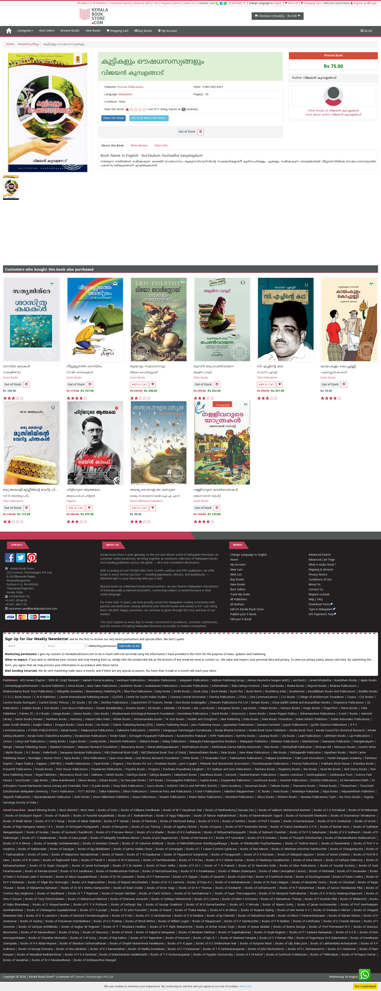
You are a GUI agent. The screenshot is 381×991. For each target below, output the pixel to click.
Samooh (230, 775)
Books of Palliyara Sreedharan (140, 810)
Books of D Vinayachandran (51, 904)
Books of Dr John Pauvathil (129, 910)
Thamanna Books (304, 786)
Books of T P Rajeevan (83, 893)
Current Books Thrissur (54, 702)
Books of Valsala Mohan (344, 916)
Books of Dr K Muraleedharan (51, 960)
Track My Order (240, 594)
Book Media (219, 691)
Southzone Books (265, 780)
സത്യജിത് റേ (12, 372)
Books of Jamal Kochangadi (90, 866)
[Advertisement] (190, 229)
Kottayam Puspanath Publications (151, 736)
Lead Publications (309, 736)
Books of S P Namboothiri (241, 921)
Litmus (7, 741)
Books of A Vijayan (185, 877)
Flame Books (349, 708)
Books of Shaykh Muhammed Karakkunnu (137, 943)
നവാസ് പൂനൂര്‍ (267, 372)
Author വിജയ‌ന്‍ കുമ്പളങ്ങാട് (314, 78)
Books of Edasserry (95, 932)
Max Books (271, 747)
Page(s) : (201, 94)
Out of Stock (187, 132)
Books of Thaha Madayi (190, 910)
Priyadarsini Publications (106, 769)
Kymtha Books (245, 736)
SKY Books (156, 780)
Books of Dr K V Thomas (195, 888)
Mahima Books (149, 741)
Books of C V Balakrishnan (39, 838)
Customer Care (222, 3)
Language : (118, 94)
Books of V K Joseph (93, 910)
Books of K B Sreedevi (261, 838)
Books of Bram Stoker (128, 888)
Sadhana (96, 775)
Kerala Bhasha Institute (230, 730)
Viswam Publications (172, 797)
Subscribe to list (129, 646)
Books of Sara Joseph (73, 838)
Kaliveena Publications (131, 730)
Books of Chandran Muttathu (47, 938)
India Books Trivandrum (277, 719)
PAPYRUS (56, 764)
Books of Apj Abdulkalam (94, 849)
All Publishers (100, 3)
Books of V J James (206, 899)
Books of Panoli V (93, 860)
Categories (24, 31)
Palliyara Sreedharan (279, 758)
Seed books (22, 780)
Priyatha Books (135, 769)
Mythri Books (14, 752)
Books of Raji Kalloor (113, 938)
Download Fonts (319, 604)
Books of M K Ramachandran (206, 904)
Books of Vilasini (112, 854)
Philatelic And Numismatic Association (224, 764)
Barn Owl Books (273, 686)
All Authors (83, 3)
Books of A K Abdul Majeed (38, 943)
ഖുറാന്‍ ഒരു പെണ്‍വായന (213, 366)
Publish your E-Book (243, 614)
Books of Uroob (365, 821)
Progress (154, 769)
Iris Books (103, 725)
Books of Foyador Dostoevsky (213, 954)
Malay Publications (174, 741)
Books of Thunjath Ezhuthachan (301, 838)
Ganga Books (61, 714)
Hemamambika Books (148, 719)
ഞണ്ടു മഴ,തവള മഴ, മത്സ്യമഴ (152, 490)
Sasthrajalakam (316, 775)
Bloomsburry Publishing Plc (103, 691)
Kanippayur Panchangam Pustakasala (187, 730)
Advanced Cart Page (322, 560)
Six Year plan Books (133, 780)
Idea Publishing (230, 719)
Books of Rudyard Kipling (257, 910)
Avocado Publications (195, 686)
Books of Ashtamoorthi (260, 888)
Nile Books (280, 752)
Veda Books (281, 791)
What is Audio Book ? (322, 565)
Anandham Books (345, 680)
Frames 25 (26, 714)
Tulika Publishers (109, 791)
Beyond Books (317, 686)
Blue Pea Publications (138, 691)
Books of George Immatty (35, 949)
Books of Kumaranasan (298, 821)
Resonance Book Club (74, 775)
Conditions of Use (320, 579)
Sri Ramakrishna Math (354, 780)
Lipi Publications (359, 736)
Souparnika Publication (235, 780)
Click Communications (263, 697)
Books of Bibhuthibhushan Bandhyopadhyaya (197, 843)
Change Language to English (248, 555)
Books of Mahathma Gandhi (256, 916)
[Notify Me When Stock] (200, 132)
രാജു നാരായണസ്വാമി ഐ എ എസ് (155, 496)
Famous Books (290, 708)
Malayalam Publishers (254, 741)
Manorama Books (132, 747)
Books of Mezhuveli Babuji (177, 821)
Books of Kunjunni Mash (256, 943)
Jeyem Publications (295, 725)
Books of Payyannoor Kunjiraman (186, 854)
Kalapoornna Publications (97, 730)
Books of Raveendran (335, 843)
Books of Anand (160, 910)
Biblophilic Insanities (70, 691)
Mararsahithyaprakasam (163, 747)
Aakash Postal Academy (98, 680)
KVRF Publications (221, 736)
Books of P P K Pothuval (90, 904)
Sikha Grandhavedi (63, 780)
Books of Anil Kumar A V (197, 838)
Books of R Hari (122, 916)
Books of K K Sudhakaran (184, 832)
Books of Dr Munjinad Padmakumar (282, 893)
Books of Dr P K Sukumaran (308, 832)
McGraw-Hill (323, 747)
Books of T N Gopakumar (144, 854)
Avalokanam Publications (161, 686)
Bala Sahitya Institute (246, 686)
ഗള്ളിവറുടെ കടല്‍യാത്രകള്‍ (215, 490)
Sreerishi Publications (293, 780)
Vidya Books (330, 791)
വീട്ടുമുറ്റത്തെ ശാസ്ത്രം (84, 366)
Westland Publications (240, 797)
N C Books (33, 752)
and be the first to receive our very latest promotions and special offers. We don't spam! (94, 639)
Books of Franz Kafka (160, 866)
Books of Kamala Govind (41, 871)
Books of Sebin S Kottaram (240, 899)
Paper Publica (24, 764)
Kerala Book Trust (301, 730)
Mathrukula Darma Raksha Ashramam (236, 747)
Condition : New (114, 102)
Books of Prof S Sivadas (264, 821)
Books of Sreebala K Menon (331, 910)
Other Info (161, 145)
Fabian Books (268, 708)
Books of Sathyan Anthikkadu (38, 927)
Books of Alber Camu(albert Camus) (282, 871)
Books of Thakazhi (57, 816)
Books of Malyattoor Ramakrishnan (75, 854)
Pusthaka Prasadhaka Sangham (183, 769)
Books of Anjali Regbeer (270, 932)
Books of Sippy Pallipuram (173, 816)
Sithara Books (108, 780)
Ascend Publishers (53, 686)
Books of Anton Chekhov (333, 854)
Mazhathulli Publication (297, 747)
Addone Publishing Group (228, 680)
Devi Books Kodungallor (191, 702)
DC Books (78, 702)
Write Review (139, 145)
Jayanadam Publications (238, 725)
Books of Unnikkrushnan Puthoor (117, 871)
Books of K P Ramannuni (153, 877)
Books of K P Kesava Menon (115, 832)
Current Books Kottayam (19, 702)
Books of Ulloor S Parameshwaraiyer (301, 916)
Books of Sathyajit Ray (126, 904)
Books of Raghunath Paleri (60, 860)
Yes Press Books (350, 797)
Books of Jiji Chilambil (221, 916)
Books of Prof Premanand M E (329, 927)
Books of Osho (107, 810)
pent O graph (188, 764)
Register (358, 3)
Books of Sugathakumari (234, 932)
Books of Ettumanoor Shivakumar (353, 816)
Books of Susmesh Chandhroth (72, 832)
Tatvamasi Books (255, 786)
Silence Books (87, 780)
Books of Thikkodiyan (324, 954)
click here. (341, 660)
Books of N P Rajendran (146, 938)
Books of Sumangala (169, 849)
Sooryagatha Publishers (181, 780)
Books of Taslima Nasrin (301, 843)
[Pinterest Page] (32, 561)
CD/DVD (117, 697)
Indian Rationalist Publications (350, 719)
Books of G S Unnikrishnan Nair (216, 943)
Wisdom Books (287, 797)
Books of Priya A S (199, 882)
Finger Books (311, 708)
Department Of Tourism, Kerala (151, 702)
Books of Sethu (38, 854)
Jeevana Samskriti (268, 725)
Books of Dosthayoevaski (312, 877)
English (278, 3)
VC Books (264, 791)
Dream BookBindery (109, 708)
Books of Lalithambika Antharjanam (333, 943)
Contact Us (188, 3)
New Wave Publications (254, 752)
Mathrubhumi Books (195, 747)
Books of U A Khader (150, 832)
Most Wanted (68, 810)
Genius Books (82, 714)
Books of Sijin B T (205, 938)
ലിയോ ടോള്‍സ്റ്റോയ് (144, 372)
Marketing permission (102, 646)
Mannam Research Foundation (98, 747)
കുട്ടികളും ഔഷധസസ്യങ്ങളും (152, 62)
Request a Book (170, 3)
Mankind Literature (62, 747)
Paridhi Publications (77, 764)
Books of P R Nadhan (276, 921)
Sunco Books (155, 786)
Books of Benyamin (115, 827)
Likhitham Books (335, 736)
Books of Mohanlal (321, 871)
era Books (208, 708)
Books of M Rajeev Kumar (359, 954)
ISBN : (208, 87)
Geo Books (101, 714)
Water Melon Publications (205, 797)
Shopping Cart (312, 3)
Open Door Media (120, 758)
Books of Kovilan (37, 832)
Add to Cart (139, 384)
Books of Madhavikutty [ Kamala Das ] (230, 810)
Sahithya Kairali (136, 775)
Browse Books (70, 31)
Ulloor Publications (135, 791)
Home (10, 44)
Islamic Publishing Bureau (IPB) (133, 725)
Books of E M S (190, 866)
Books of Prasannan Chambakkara (67, 921)
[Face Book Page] (10, 561)
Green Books (10, 377)
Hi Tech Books (175, 719)
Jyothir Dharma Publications (329, 725)
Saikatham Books (185, 775)
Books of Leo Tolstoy (146, 827)
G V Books (43, 714)
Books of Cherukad (342, 882)
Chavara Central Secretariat (188, 697)
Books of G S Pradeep (107, 921)
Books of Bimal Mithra (140, 921)
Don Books (51, 708)
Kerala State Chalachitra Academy (50, 736)
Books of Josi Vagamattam (160, 838)
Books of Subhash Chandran (267, 832)
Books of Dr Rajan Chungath (49, 866)
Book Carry (200, 691)
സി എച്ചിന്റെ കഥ (270, 366)
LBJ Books (288, 736)
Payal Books (101, 764)
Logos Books (77, 741)
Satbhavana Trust (341, 775)
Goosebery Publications (193, 714)
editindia (169, 708)
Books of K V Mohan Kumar (224, 860)
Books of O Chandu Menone (342, 921)
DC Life (93, 702)
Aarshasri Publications (131, 680)
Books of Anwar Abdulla (254, 927)
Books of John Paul (240, 877)
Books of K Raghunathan (88, 882)
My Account (169, 31)
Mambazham (310, 741)
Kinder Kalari (118, 736)
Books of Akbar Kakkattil (84, 821)
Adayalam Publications (194, 680)
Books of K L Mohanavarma (306, 949)
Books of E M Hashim (127, 866)
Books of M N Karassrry (124, 860)
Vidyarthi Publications (17, 797)
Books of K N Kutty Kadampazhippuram (336, 893)
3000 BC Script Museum (63, 680)
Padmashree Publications (246, 758)
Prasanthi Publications (17, 769)
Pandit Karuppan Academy (344, 758)
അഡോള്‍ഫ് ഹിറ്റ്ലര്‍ (80, 496)
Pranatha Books (363, 764)
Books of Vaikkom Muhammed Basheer (285, 810)
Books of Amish (122, 932)
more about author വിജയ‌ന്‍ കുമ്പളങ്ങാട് (333, 114)
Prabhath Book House (335, 764)
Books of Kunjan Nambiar (119, 893)
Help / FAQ (316, 599)
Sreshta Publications (324, 780)
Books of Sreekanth (228, 888)
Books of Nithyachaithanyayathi (225, 832)
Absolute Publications (162, 680)
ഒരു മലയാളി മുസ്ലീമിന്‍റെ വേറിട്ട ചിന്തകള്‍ (34, 490)
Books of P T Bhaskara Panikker (124, 927)
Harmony (76, 719)
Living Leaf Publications (30, 741)
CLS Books (288, 697)
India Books (251, 719)
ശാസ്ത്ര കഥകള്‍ (16, 366)
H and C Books (348, 714)
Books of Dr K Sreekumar (334, 821)
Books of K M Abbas (223, 910)
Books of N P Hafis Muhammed (171, 927)
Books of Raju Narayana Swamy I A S (28, 827)
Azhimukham (220, 686)
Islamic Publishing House (172, 725)
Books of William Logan (173, 921)
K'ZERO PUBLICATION (43, 730)
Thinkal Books (328, 786)
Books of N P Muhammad (296, 888)
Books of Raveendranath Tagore (261, 816)
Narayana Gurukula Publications (80, 752)
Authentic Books (131, 686)
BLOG (368, 31)
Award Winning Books (42, 810)
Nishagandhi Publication (305, 752)
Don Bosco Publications (77, 708)
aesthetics (299, 680)
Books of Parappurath (225, 854)
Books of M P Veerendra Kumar (246, 827)
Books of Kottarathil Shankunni (306, 816)
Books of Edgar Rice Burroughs (48, 882)
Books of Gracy (69, 932)
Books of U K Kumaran (259, 854)
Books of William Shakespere (237, 871)
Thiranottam (348, 786)
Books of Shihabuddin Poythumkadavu (256, 843)
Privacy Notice (318, 574)
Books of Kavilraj (31, 921)
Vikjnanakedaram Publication (52, 797)
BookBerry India (275, 691)
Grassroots (238, 714)
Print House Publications (72, 769)
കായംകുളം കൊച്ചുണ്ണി (338, 366)
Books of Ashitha (233, 821)
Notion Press (52, 758)
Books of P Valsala (116, 821)
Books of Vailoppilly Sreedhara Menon (115, 838)
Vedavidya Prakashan (305, 791)
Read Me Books (330, 769)
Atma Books (76, 686)
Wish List (292, 3)
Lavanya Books (268, 736)
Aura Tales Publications (102, 686)
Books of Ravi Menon (254, 849)
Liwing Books (57, 741)
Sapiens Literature (291, 775)
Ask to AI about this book (148, 118)
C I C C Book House (18, 697)
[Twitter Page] (21, 561)
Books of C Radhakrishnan (135, 816)
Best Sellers (47, 31)
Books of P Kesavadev (352, 871)
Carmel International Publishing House (84, 697)
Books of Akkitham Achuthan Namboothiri (299, 849)
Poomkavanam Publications (271, 764)
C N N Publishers (45, 697)
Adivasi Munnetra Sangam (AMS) (268, 680)
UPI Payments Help (321, 614)
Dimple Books (260, 702)
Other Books (200, 377)
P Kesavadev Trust (214, 758)
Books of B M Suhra (26, 860)
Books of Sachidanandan (159, 860)
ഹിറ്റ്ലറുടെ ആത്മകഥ (83, 490)
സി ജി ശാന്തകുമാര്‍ (79, 372)
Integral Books (64, 725)
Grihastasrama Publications (317, 714)
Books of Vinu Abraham (71, 949)
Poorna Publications (305, 764)
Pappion (71, 501)
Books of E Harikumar (342, 949)
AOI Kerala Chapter (32, 680)
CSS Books (366, 697)
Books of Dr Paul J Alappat (271, 882)
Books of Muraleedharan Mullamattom (350, 838)
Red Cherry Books (355, 769)
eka (196, 708)
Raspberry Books (289, 769)
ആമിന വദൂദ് (202, 372)
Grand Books (219, 714)
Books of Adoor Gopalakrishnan (76, 877)
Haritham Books (56, 719)
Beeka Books (295, 686)
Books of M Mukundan (363, 810)
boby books (162, 691)
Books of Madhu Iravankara (146, 949)
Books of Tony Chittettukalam (44, 899)
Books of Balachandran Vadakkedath (123, 954)
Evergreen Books (229, 708)
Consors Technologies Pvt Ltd (93, 977)
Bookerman (297, 691)
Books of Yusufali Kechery (337, 866)
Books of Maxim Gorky (278, 904)
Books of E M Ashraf (249, 954)
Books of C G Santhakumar (153, 916)
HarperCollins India (97, 719)
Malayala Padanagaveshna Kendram (213, 741)
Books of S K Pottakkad (329, 810)
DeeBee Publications (114, 702)
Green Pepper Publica (283, 714)
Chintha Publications (222, 697)
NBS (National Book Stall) (121, 752)
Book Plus (236, 691)
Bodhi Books (182, 691)
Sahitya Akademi (160, 775)
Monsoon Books (345, 747)
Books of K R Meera (16, 843)
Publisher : (123, 87)
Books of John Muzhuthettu (266, 949)
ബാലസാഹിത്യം (28, 44)
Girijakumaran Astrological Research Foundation (143, 714)
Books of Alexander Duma (309, 882)
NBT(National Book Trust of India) (163, 752)
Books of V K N (208, 821)
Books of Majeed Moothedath (128, 882)
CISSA (242, 697)
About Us (314, 584)
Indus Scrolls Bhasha (16, 725)
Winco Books (265, 797)
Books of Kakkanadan (32, 849)
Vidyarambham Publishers (357, 791)
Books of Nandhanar (50, 893)
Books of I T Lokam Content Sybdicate (211, 849)
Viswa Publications (144, 797)
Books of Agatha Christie (180, 827)
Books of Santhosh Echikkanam (286, 954)
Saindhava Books (211, 775)
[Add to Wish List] (152, 385)
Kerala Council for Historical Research (340, 730)
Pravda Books (44, 769)
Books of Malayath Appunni (295, 854)
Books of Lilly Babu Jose (291, 943)
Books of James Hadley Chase (132, 849)
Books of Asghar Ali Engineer (80, 927)
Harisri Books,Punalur (29, 719)
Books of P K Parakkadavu (198, 871)
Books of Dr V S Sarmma (167, 882)
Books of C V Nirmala (244, 904)
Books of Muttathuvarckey (159, 871)
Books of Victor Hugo (161, 888)
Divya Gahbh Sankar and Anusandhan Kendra (301, 702)
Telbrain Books (279, 786)
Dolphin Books (31, 708)
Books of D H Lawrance (41, 916)
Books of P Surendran (230, 838)
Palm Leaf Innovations (309, 758)
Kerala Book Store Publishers (267, 730)
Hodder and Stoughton (202, 719)
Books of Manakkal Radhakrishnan (39, 954)
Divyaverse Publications (348, 702)
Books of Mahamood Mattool (87, 899)
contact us (212, 660)
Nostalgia (34, 758)
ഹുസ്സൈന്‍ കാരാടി (333, 372)
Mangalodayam (364, 741)
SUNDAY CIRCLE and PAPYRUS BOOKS (192, 786)
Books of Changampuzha (346, 849)
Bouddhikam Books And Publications (331, 691)
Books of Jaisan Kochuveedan (317, 904)
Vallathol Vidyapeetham (239, 791)
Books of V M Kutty (83, 938)
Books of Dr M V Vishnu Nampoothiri (85, 888)
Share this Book (113, 118)
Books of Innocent (177, 938)
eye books (249, 708)
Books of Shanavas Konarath (129, 899)
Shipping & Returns (321, 570)
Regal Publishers (46, 775)
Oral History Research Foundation (157, 758)
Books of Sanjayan (62, 849)
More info (245, 986)
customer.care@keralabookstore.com (32, 609)
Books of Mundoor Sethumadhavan (83, 943)
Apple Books (369, 680)
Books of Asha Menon (307, 860)
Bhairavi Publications (343, 686)
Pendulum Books (165, 764)
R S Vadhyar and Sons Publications (229, 769)
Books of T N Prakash (219, 866)
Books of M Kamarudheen (38, 932)
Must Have (87, 810)
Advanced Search (121, 3)
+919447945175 (237, 3)
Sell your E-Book (240, 619)
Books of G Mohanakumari (232, 882)
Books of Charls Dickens (155, 893)
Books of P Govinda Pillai (321, 899)
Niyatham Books (335, 752)
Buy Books (144, 31)
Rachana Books (265, 769)
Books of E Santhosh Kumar (274, 877)
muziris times (367, 747)
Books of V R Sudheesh (345, 832)
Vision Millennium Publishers (146, 501)
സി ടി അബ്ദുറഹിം (16, 496)
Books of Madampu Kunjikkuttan (268, 860)
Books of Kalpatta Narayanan (155, 932)
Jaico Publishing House (205, 725)
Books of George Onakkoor (164, 904)
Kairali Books (69, 730)
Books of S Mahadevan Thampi (281, 899)
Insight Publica (42, 725)
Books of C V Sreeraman (184, 949)
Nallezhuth (50, 752)
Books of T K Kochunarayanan (170, 954)
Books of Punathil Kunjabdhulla (93, 816)
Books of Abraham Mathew (197, 932)
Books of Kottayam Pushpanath (77, 827)
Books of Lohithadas (306, 921)
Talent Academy (230, 786)
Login (373, 3)
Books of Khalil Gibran (17, 821)
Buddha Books (368, 691)
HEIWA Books (122, 719)
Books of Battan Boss (335, 827)
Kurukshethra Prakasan (192, 736)
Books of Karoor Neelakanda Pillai (340, 888)
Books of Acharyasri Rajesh (24, 816)
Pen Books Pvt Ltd (139, 764)
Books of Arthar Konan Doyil (215, 927)
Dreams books (135, 708)
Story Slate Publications (128, 786)
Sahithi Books (114, 775)
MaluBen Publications (285, 741)
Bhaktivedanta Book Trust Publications (28, 691)
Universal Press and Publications (171, 791)
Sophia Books (209, 780)
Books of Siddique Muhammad (171, 899)
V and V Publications (208, 791)
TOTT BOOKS (86, 791)
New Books (93, 31)
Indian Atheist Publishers (312, 719)
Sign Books (41, 780)
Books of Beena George (289, 927)
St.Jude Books (101, 786)
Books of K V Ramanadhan (107, 949)
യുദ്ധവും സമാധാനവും (147, 366)
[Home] (8, 31)
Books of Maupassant (206, 921)
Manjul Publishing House (31, 747)
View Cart (236, 570)
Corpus (351, 697)
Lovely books (98, 741)
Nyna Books (72, 758)
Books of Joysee (211, 827)
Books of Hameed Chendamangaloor (84, 916)
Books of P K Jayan (180, 943)
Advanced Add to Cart (145, 3)
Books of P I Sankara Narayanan (310, 932)
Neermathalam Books (203, 752)
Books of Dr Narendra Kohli (257, 866)
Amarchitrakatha (320, 680)
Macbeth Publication (123, 741)
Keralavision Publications (91, 736)
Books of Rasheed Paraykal (238, 938)
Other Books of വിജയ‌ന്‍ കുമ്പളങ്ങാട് (333, 111)
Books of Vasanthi (212, 877)
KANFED (154, 730)
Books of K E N (346, 932)
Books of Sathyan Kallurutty (344, 860)
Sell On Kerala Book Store (247, 609)
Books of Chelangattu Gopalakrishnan (52, 910)
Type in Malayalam (321, 609)
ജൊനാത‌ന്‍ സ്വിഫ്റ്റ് (207, 496)
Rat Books (310, 769)
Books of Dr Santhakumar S (193, 893)
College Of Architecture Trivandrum (321, 697)
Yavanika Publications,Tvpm (318, 797)
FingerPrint (330, 708)
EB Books (154, 708)
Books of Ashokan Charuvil (100, 843)
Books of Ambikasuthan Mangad (95, 960)
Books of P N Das (191, 860)
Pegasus (118, 764)
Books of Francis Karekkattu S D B (293, 827)
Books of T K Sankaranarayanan (224, 949)
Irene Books (85, 725)
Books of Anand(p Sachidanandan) (56, 843)
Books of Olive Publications (298, 866)
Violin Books (82, 797)
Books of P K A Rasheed (80, 954)
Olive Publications (267, 377)
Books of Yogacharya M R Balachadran (321, 938)
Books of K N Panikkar (189, 916)
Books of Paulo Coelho (348, 877)
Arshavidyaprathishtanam (21, 686)
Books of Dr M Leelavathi (117, 877)
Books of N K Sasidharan (76, 871)
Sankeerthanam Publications (258, 775)
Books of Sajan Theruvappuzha (235, 893)
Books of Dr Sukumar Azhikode (143, 843)
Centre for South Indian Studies (146, 697)
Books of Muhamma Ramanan (37, 888)
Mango (7, 747)
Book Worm (254, 691)
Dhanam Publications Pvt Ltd (229, 702)
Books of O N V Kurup (49, 821)
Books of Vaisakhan (16, 960)
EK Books (184, 708)
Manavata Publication (336, 741)
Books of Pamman (144, 821)
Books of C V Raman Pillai (276, 938)
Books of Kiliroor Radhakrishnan (215, 816)
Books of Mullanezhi (353, 899)
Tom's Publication (62, 791)
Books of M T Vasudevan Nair (182, 810)
